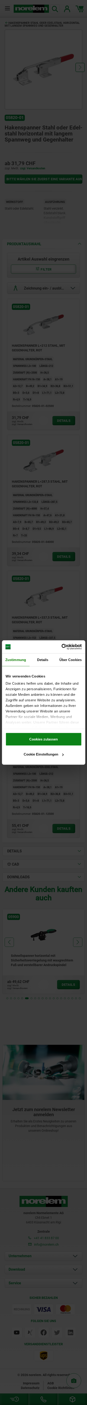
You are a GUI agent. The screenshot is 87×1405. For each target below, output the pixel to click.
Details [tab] (42, 660)
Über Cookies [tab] (70, 660)
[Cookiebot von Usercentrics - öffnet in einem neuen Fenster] (62, 647)
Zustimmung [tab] (15, 660)
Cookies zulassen (43, 739)
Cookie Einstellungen (41, 754)
